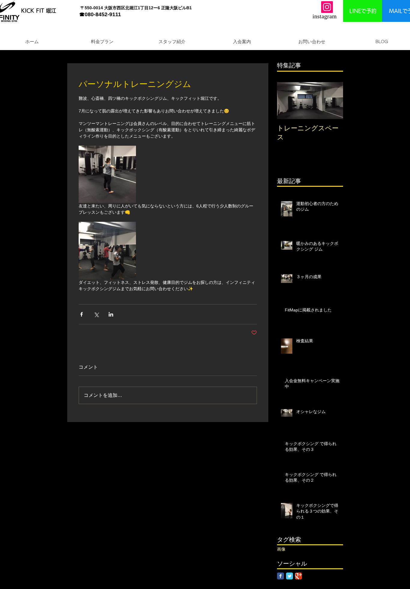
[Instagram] (327, 7)
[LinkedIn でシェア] (111, 314)
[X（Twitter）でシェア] (96, 314)
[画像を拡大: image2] (107, 250)
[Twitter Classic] (289, 576)
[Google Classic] (298, 576)
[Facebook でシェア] (81, 314)
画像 (281, 549)
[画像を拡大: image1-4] (107, 174)
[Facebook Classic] (280, 576)
